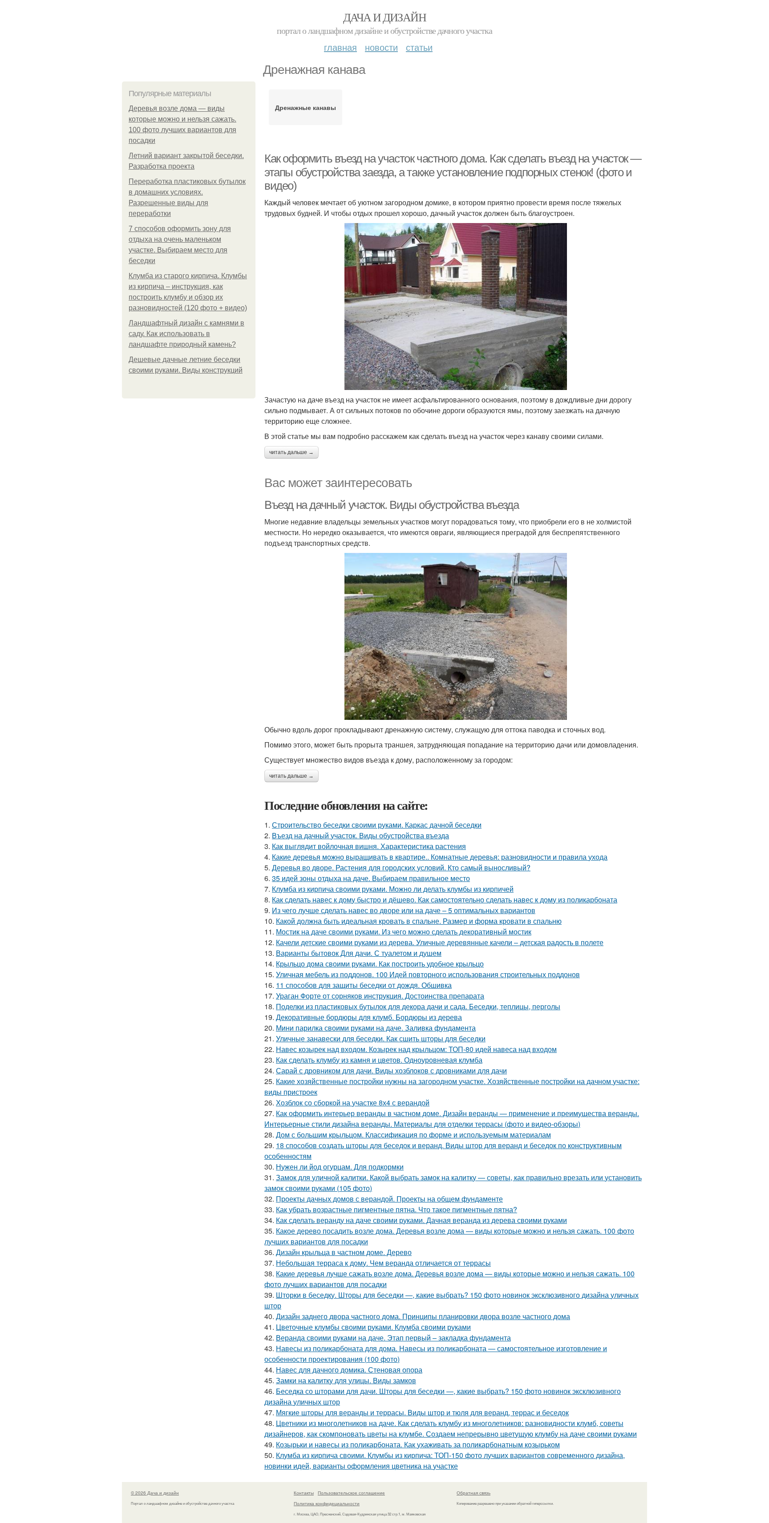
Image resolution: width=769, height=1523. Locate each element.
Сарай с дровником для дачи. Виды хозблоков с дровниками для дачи (391, 1070)
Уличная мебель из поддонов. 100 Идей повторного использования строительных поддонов (428, 974)
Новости (381, 47)
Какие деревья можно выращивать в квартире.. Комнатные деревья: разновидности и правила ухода (439, 857)
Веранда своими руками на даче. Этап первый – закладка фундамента (393, 1337)
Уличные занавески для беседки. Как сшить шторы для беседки (381, 1038)
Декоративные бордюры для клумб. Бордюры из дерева (369, 1017)
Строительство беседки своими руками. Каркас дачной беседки (377, 825)
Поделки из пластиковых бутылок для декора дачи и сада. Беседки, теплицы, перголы (418, 1006)
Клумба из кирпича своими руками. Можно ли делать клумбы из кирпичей (393, 889)
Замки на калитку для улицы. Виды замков (346, 1380)
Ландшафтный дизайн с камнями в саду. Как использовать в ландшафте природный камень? (186, 333)
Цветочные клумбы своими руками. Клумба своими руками (373, 1327)
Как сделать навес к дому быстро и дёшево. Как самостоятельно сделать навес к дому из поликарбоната (444, 899)
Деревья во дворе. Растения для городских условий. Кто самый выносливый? (401, 867)
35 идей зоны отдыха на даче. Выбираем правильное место (371, 878)
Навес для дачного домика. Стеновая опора (349, 1370)
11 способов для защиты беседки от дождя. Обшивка (364, 985)
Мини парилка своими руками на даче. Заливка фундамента (376, 1028)
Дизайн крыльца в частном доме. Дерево (344, 1252)
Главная (340, 47)
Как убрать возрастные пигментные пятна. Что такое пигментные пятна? (396, 1209)
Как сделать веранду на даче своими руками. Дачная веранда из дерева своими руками (421, 1220)
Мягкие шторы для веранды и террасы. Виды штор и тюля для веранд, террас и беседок (422, 1412)
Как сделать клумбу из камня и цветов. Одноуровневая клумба (379, 1060)
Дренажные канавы (305, 107)
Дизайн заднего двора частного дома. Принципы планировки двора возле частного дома (423, 1316)
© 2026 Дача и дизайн (155, 1493)
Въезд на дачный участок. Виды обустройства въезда (391, 505)
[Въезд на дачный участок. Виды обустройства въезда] (455, 636)
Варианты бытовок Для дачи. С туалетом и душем (358, 953)
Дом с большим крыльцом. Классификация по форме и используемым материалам (413, 1134)
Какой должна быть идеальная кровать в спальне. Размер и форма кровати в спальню (419, 921)
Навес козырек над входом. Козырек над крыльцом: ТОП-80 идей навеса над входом (416, 1049)
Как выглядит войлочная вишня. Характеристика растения (369, 846)
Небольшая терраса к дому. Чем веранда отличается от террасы (383, 1263)
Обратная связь (473, 1493)
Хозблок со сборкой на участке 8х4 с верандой (352, 1102)
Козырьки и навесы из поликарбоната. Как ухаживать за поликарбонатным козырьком (418, 1444)
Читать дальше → (291, 452)
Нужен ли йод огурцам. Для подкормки (340, 1167)
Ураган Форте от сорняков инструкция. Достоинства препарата (380, 996)
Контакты (304, 1493)
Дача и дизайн (384, 16)
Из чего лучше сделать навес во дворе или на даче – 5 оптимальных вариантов (403, 910)
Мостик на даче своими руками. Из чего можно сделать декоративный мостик (403, 931)
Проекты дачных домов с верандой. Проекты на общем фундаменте (389, 1199)
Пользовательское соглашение (351, 1493)
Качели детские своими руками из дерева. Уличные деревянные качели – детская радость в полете (439, 942)
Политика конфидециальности (327, 1503)
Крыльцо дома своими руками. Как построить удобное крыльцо (380, 963)
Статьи (419, 47)
